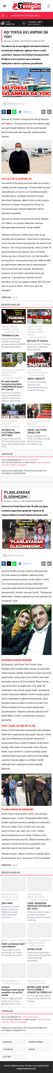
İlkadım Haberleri (34, 421)
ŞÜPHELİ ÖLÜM (34, 949)
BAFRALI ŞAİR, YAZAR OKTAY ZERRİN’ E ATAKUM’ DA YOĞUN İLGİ (39, 990)
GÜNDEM (15, 41)
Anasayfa (7, 41)
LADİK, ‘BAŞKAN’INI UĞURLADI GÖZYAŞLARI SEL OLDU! (39, 906)
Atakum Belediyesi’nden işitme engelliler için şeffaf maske (12, 991)
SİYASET (41, 332)
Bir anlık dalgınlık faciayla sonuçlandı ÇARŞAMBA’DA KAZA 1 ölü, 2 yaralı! (12, 385)
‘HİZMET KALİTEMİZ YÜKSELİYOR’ (37, 431)
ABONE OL (27, 112)
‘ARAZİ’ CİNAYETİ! (36, 378)
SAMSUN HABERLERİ (36, 943)
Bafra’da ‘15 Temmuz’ (37, 340)
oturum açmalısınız (29, 459)
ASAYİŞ (4, 370)
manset (15, 297)
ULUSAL (15, 329)
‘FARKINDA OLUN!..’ (10, 335)
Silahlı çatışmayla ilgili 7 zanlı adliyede (13, 945)
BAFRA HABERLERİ (35, 326)
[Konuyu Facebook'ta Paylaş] (3, 112)
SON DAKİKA (43, 372)
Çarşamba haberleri (16, 370)
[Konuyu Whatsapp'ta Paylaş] (14, 112)
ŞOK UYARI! (7, 903)
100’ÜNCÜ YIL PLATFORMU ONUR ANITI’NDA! (10, 433)
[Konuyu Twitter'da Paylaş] (9, 112)
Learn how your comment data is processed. (25, 463)
